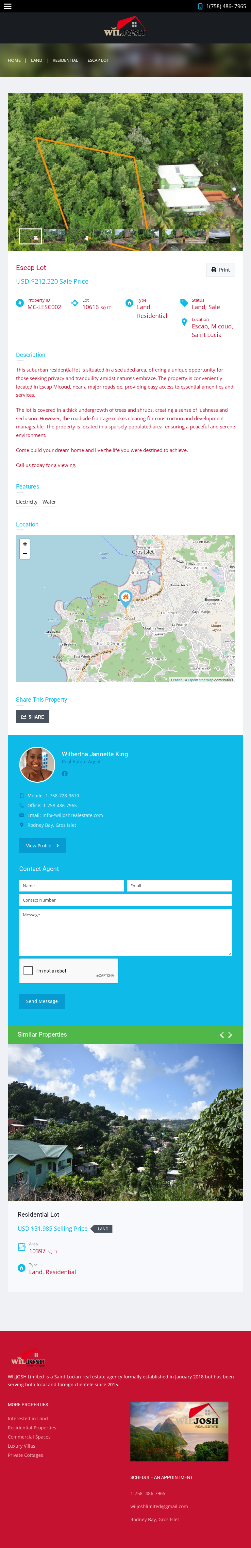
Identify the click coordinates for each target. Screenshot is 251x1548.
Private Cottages (25, 1455)
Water (49, 501)
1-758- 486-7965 (147, 1493)
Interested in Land (28, 1418)
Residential (65, 60)
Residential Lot (38, 1214)
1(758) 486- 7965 (226, 6)
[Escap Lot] (126, 599)
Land (36, 60)
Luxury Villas (21, 1446)
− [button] (25, 554)
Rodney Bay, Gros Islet (154, 1519)
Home (14, 60)
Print (223, 269)
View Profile (38, 845)
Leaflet (176, 679)
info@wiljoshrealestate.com (72, 815)
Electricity (27, 501)
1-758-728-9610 (62, 795)
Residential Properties (32, 1427)
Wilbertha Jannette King (95, 754)
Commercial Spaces (29, 1437)
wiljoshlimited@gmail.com (159, 1506)
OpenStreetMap (200, 679)
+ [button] (25, 544)
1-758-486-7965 (60, 805)
